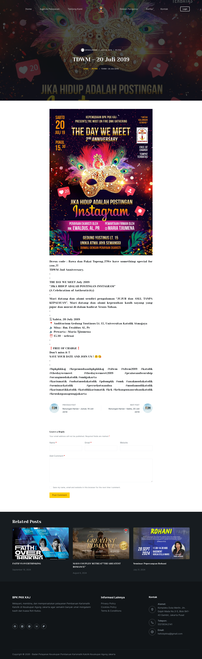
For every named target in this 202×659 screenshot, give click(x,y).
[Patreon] (43, 626)
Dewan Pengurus (129, 9)
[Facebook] (15, 626)
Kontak (164, 9)
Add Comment (57, 456)
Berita (149, 9)
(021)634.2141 (165, 624)
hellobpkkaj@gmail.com (170, 633)
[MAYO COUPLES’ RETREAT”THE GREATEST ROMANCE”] (101, 543)
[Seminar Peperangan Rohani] (161, 543)
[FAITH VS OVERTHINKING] (40, 543)
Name (53, 442)
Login (185, 9)
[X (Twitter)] (22, 626)
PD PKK (118, 50)
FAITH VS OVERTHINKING (26, 563)
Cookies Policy (109, 607)
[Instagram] (29, 626)
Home (28, 9)
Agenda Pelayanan (50, 9)
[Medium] (36, 626)
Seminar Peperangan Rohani (149, 563)
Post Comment (59, 495)
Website (124, 442)
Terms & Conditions (111, 610)
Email (88, 442)
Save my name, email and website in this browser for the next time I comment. (87, 487)
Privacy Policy (108, 603)
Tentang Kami (75, 9)
